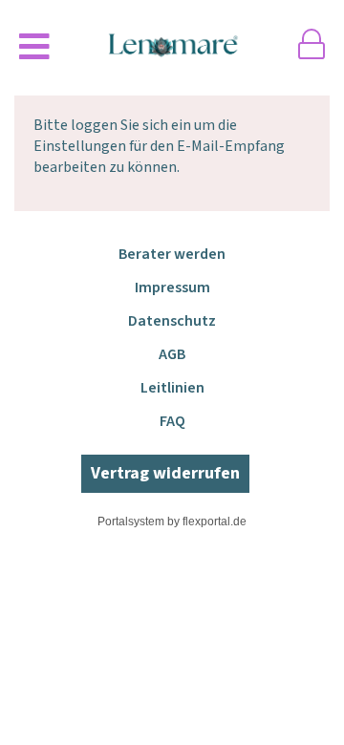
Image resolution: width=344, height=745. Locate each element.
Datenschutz (172, 320)
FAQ (172, 421)
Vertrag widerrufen (165, 473)
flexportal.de (215, 521)
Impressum (172, 287)
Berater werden (172, 254)
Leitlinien (172, 387)
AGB (172, 354)
